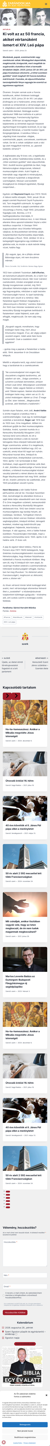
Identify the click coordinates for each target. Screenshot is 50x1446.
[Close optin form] (45, 701)
